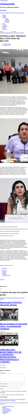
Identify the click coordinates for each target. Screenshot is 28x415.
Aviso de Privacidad (7, 409)
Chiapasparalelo (7, 4)
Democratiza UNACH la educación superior (11, 303)
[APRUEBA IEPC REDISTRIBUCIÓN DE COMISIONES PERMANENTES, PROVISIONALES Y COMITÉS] (9, 346)
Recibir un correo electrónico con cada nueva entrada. (13, 394)
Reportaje (7, 21)
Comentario (3, 373)
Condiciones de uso (7, 411)
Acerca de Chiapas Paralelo (8, 406)
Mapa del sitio (5, 412)
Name (3, 383)
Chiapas (7, 18)
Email (3, 386)
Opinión (4, 16)
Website (1, 388)
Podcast (4, 28)
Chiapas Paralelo (7, 44)
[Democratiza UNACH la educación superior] (14, 299)
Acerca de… (5, 29)
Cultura (4, 24)
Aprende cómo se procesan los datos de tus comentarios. (12, 400)
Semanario (5, 26)
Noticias (4, 17)
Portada (4, 15)
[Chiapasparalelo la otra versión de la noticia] (14, 0)
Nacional (7, 19)
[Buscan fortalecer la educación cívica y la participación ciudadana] (9, 320)
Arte (3, 23)
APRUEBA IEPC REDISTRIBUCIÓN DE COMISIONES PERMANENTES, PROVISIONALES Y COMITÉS (11, 356)
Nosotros (4, 407)
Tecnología (5, 25)
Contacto (4, 413)
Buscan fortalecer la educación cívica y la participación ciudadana (13, 326)
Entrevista (7, 22)
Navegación (3, 10)
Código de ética (6, 408)
